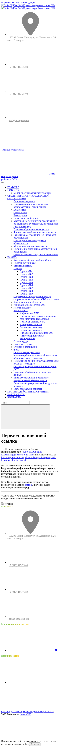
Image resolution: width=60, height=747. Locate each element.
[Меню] (2, 182)
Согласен (34, 744)
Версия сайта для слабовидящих (18, 2)
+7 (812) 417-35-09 (18, 67)
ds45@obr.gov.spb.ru (19, 120)
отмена (28, 484)
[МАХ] (56, 650)
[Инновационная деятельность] (30, 682)
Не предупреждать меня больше (21, 449)
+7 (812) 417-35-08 (18, 93)
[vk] (30, 650)
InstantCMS (25, 714)
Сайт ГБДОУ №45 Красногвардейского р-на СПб (21, 453)
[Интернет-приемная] (30, 706)
